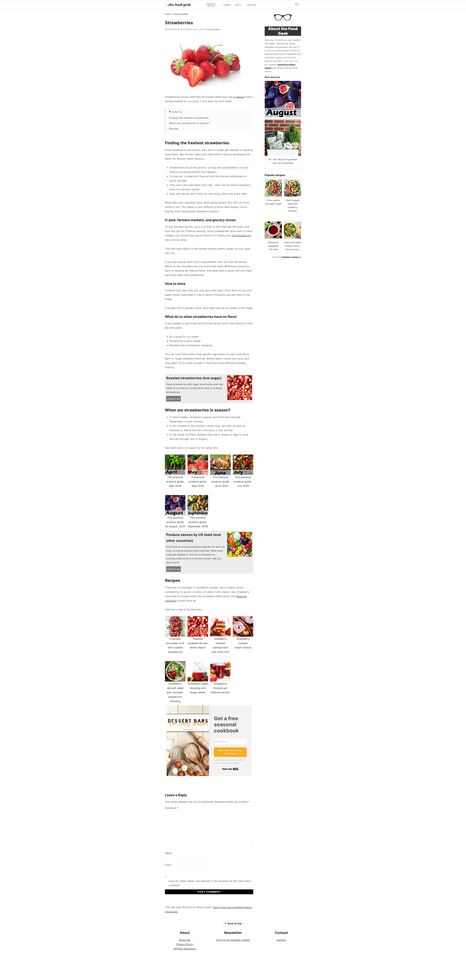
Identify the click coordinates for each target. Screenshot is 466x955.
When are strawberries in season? (189, 123)
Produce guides (180, 14)
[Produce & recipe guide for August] (283, 99)
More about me (272, 77)
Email (168, 864)
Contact (281, 939)
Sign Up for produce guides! (233, 939)
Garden (226, 5)
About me (185, 939)
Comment (172, 808)
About (238, 5)
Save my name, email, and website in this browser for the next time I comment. (210, 883)
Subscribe (251, 5)
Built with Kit (230, 769)
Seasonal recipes (211, 5)
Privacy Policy (184, 944)
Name (168, 853)
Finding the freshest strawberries (189, 117)
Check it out (173, 398)
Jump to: (177, 111)
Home (168, 14)
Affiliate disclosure (185, 948)
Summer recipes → (291, 257)
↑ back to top (233, 923)
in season (239, 96)
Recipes (174, 128)
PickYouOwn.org (241, 235)
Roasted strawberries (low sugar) (193, 378)
